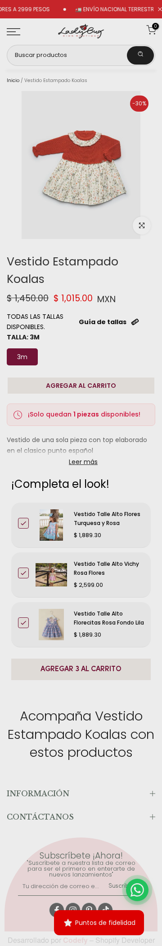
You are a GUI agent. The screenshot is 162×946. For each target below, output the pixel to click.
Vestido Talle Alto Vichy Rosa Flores (106, 568)
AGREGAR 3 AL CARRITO (81, 669)
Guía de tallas (102, 321)
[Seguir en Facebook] (56, 910)
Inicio (13, 80)
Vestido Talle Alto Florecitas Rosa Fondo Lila (109, 618)
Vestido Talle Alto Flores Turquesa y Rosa (107, 518)
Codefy (76, 940)
